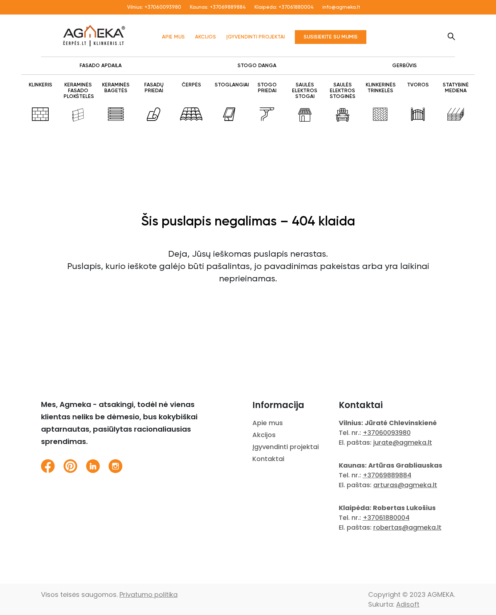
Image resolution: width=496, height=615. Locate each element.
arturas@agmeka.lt (405, 484)
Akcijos (205, 37)
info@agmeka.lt (341, 7)
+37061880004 (296, 7)
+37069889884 (228, 7)
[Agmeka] (94, 35)
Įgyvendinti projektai (255, 37)
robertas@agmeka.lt (407, 527)
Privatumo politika (148, 594)
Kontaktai (268, 458)
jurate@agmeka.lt (402, 442)
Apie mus (173, 37)
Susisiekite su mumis (331, 37)
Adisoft (407, 604)
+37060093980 (163, 7)
